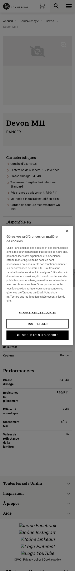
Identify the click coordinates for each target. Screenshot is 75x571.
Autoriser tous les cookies (37, 335)
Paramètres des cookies (37, 312)
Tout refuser (38, 323)
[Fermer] (67, 231)
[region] (37, 285)
